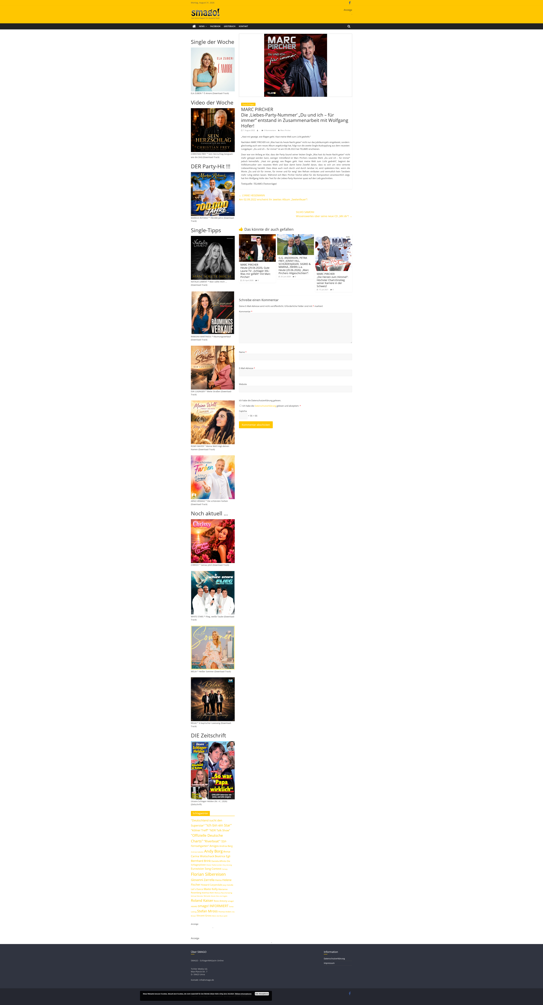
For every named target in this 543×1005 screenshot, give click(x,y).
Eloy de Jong (227, 865)
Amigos (214, 846)
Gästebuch (229, 26)
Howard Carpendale (211, 884)
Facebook (215, 26)
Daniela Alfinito (218, 861)
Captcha (243, 411)
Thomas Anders (224, 911)
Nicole (213, 896)
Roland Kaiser (202, 900)
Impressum (329, 963)
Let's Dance (197, 889)
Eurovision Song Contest (206, 869)
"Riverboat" (212, 841)
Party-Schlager (248, 104)
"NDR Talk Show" (219, 830)
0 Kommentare (270, 130)
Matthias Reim (208, 892)
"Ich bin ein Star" (218, 825)
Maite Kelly (211, 889)
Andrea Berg (226, 846)
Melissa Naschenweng (223, 893)
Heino (218, 880)
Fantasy (225, 869)
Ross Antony (220, 900)
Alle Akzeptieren (262, 993)
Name (242, 352)
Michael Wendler (197, 896)
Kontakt (243, 26)
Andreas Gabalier (197, 852)
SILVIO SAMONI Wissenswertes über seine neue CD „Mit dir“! (324, 214)
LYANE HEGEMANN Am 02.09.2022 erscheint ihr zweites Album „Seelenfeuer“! (273, 197)
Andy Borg (213, 851)
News (202, 26)
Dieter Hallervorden (214, 865)
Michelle (207, 896)
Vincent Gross (204, 915)
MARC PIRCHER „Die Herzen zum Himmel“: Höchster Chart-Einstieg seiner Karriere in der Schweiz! (332, 280)
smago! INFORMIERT (213, 906)
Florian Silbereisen (208, 874)
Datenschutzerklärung (266, 405)
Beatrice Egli (222, 856)
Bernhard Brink (201, 861)
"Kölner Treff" (199, 830)
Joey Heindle (228, 885)
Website (243, 384)
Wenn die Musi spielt (219, 916)
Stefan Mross (207, 911)
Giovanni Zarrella (203, 880)
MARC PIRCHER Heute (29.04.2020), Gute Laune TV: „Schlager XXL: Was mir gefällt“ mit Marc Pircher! (255, 270)
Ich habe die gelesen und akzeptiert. (271, 405)
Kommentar (245, 311)
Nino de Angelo (221, 896)
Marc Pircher (285, 130)
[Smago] (194, 26)
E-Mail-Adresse (247, 368)
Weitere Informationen (243, 994)
